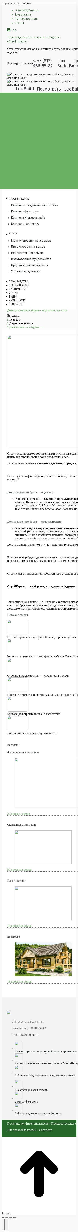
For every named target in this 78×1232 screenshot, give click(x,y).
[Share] (6, 1217)
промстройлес (35, 608)
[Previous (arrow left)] (3, 1224)
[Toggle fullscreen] (10, 1217)
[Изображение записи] (17, 633)
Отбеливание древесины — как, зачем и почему (38, 675)
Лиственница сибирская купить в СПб (32, 733)
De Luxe (44, 601)
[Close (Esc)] (3, 1217)
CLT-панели (31, 601)
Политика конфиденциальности (28, 1123)
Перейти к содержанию (17, 3)
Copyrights (45, 1129)
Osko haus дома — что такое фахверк (38, 1113)
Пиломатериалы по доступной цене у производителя (41, 637)
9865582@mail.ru (29, 1034)
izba (74, 601)
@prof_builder (17, 41)
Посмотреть (49, 89)
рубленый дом (53, 608)
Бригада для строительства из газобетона (33, 714)
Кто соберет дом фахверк (31, 1089)
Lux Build (62, 63)
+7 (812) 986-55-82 (43, 63)
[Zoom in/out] (14, 1217)
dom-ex (54, 601)
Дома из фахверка (26, 1101)
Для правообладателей (21, 1129)
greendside (65, 601)
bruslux (19, 601)
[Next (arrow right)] (6, 1224)
